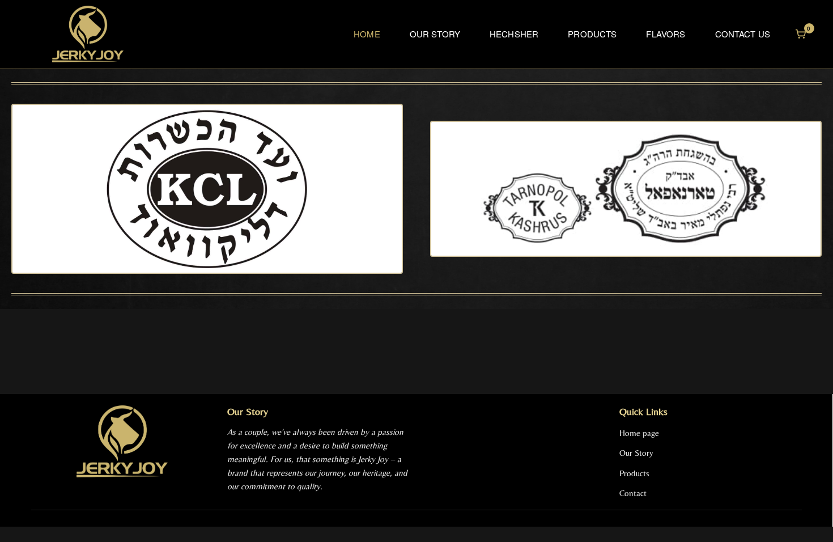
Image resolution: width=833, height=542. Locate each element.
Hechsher (514, 34)
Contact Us (743, 34)
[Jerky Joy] (88, 34)
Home (367, 34)
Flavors (665, 34)
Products (592, 34)
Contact (633, 493)
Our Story (435, 34)
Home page (639, 433)
